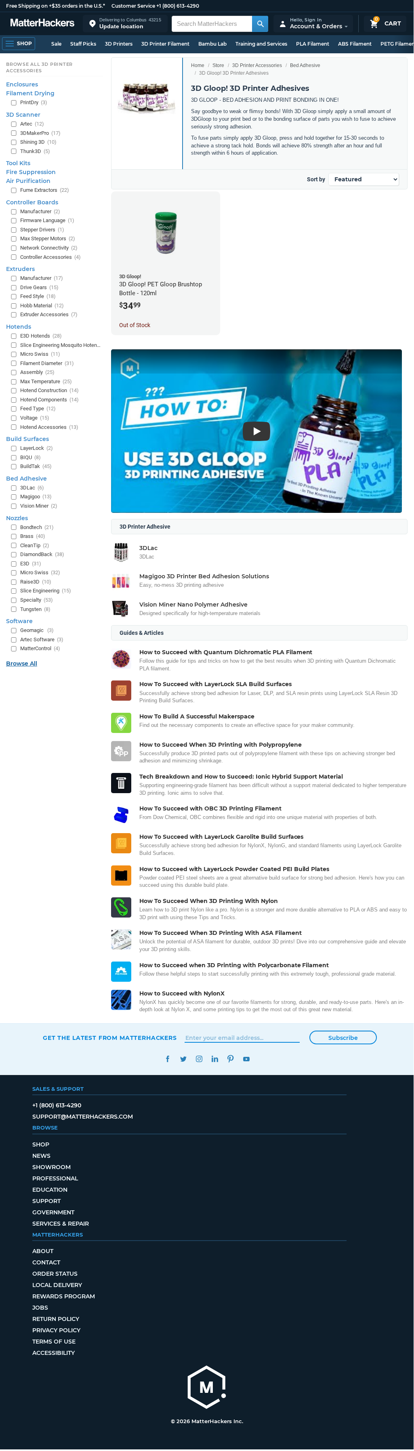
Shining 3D (38, 142)
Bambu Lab (212, 44)
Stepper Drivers (42, 230)
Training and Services (261, 44)
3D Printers (118, 44)
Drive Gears (39, 287)
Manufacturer (40, 211)
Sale (56, 44)
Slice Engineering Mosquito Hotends (60, 345)
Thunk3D (35, 151)
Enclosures (22, 84)
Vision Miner (38, 506)
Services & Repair (60, 1223)
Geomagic (37, 630)
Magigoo (36, 496)
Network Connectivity (49, 248)
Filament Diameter (47, 363)
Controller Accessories (50, 257)
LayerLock (36, 448)
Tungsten (35, 609)
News (41, 1155)
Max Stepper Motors (47, 238)
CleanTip (34, 545)
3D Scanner (23, 114)
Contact (46, 1262)
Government (53, 1212)
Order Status (55, 1273)
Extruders (20, 269)
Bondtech (37, 527)
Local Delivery (57, 1285)
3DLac (32, 488)
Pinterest (230, 1059)
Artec (32, 124)
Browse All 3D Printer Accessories (39, 67)
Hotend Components (49, 400)
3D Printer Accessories (257, 65)
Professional (55, 1178)
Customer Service (133, 6)
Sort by (316, 179)
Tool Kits (18, 163)
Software (19, 621)
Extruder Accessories (49, 314)
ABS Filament (355, 44)
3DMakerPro (40, 133)
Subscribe (343, 1038)
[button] (125, 23)
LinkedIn (215, 1059)
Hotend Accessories (49, 427)
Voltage (34, 418)
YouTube (246, 1059)
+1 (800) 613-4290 (177, 6)
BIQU (30, 457)
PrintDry (33, 102)
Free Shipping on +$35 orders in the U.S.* (55, 6)
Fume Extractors (44, 190)
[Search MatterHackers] (260, 24)
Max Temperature (46, 381)
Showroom (51, 1167)
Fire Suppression (31, 172)
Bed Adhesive (305, 65)
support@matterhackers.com (82, 1116)
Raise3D (35, 582)
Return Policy (55, 1319)
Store (218, 65)
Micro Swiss (40, 354)
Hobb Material (42, 305)
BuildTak (36, 466)
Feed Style (38, 296)
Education (49, 1189)
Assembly (37, 372)
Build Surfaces (27, 439)
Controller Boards (32, 202)
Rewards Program (63, 1296)
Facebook (167, 1059)
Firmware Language (47, 220)
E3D (30, 564)
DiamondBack (42, 554)
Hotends (18, 326)
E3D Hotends (41, 336)
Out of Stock (134, 325)
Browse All (21, 663)
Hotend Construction (49, 390)
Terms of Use (54, 1341)
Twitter (183, 1059)
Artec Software (41, 639)
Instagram (199, 1059)
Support (46, 1201)
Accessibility (53, 1353)
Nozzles (17, 518)
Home (197, 65)
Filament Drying (30, 93)
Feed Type (38, 408)
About (42, 1251)
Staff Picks (83, 44)
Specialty (36, 600)
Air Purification (28, 181)
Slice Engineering (45, 591)
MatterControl (40, 648)
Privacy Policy (56, 1330)
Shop (40, 1144)
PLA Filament (312, 44)
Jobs (40, 1307)
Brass (32, 536)
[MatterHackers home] (42, 23)
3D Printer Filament (165, 44)
